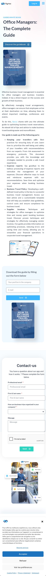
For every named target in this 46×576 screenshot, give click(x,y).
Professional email (15, 382)
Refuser (23, 561)
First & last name (14, 393)
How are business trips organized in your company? (23, 405)
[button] (42, 521)
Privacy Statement (24, 573)
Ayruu (14, 121)
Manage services (22, 548)
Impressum (35, 573)
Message (11, 418)
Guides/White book (12, 17)
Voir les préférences (23, 567)
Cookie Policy (12, 573)
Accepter (23, 554)
